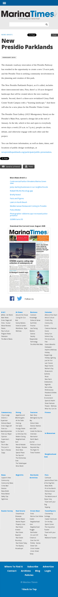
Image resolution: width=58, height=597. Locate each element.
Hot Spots (19, 426)
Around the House (22, 315)
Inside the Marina (36, 431)
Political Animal (50, 491)
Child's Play (48, 320)
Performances (49, 390)
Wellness (18, 331)
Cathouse (48, 478)
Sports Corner (49, 524)
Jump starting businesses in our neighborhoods (29, 187)
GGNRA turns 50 (16, 219)
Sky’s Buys (48, 494)
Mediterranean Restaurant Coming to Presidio (28, 206)
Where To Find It (13, 566)
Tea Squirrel (20, 455)
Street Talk (33, 546)
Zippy (3, 453)
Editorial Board (6, 423)
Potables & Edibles (50, 393)
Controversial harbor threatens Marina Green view (28, 182)
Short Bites (19, 450)
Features (33, 412)
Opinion (4, 436)
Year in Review (6, 450)
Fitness (48, 412)
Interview (33, 434)
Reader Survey (7, 511)
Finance (32, 326)
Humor (8, 323)
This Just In (5, 447)
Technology (33, 342)
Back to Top (29, 589)
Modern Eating (20, 436)
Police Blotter (15, 210)
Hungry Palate (20, 428)
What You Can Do (50, 409)
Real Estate (20, 511)
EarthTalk (33, 323)
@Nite (3, 315)
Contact (11, 570)
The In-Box (4, 445)
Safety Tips (4, 496)
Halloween (48, 347)
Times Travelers (35, 453)
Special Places (20, 453)
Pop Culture (5, 331)
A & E (3, 312)
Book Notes (4, 318)
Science (32, 334)
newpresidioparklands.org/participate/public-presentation (26, 152)
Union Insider (34, 548)
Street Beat (35, 511)
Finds (32, 514)
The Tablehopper (21, 463)
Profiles (32, 543)
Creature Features (50, 328)
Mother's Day (49, 368)
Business (33, 312)
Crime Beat (4, 486)
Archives (26, 570)
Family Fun (48, 334)
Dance (47, 331)
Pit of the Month (50, 488)
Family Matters (20, 323)
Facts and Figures (17, 198)
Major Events (49, 366)
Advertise (48, 566)
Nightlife (48, 385)
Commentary (6, 412)
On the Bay (48, 522)
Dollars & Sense (35, 320)
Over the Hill (34, 540)
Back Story (33, 415)
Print (54, 35)
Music (47, 376)
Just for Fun (49, 360)
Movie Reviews (6, 326)
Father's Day (49, 336)
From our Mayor (6, 434)
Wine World (19, 466)
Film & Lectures (50, 339)
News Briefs (5, 491)
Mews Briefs (48, 486)
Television (4, 336)
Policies (29, 575)
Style (25, 328)
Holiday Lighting (50, 358)
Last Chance (49, 363)
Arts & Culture (49, 318)
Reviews (24, 447)
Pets (46, 475)
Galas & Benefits (50, 344)
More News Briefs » (18, 178)
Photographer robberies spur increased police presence (28, 214)
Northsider (33, 532)
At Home (19, 312)
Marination (34, 436)
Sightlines (4, 499)
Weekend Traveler (50, 538)
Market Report (20, 522)
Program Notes (6, 334)
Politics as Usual (35, 445)
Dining (18, 412)
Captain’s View (6, 478)
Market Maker (20, 519)
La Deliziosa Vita (21, 434)
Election (3, 488)
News (3, 475)
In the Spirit (20, 431)
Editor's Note (34, 423)
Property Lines (20, 524)
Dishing (18, 423)
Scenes (38, 543)
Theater (47, 406)
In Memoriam (50, 433)
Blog (37, 570)
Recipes (18, 447)
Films (3, 323)
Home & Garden (21, 326)
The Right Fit (34, 450)
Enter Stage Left (6, 320)
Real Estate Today (21, 543)
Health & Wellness (51, 350)
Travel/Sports (50, 511)
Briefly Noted (15, 195)
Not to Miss (48, 387)
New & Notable (20, 445)
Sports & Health (50, 401)
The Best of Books (6, 339)
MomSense (19, 328)
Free (46, 342)
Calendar (48, 312)
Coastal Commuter (51, 519)
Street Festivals (49, 403)
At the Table (20, 420)
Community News (7, 483)
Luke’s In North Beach (18, 202)
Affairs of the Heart (51, 315)
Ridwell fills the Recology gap (21, 191)
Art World (9, 315)
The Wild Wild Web (36, 344)
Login (48, 570)
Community (5, 480)
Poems (3, 328)
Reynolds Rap (34, 447)
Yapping (47, 507)
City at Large (5, 415)
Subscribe (32, 566)
